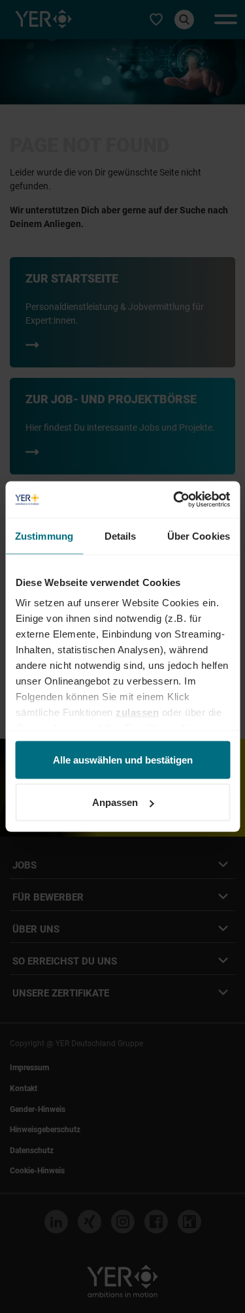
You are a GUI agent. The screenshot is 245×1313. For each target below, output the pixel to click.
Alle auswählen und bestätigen (123, 759)
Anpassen (115, 802)
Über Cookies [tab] (198, 535)
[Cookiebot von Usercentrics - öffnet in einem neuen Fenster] (174, 499)
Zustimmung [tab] (44, 535)
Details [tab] (121, 535)
